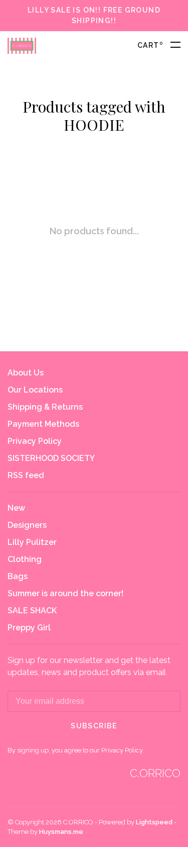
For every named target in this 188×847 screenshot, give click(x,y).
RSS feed (26, 475)
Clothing (25, 559)
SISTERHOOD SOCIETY (51, 458)
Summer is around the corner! (65, 593)
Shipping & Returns (45, 407)
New (16, 508)
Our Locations (35, 390)
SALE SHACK (32, 610)
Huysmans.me (61, 831)
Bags (18, 576)
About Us (26, 373)
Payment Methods (43, 424)
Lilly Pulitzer (32, 542)
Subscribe (94, 726)
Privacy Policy (35, 441)
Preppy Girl (29, 627)
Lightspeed (154, 822)
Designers (27, 525)
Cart (150, 45)
